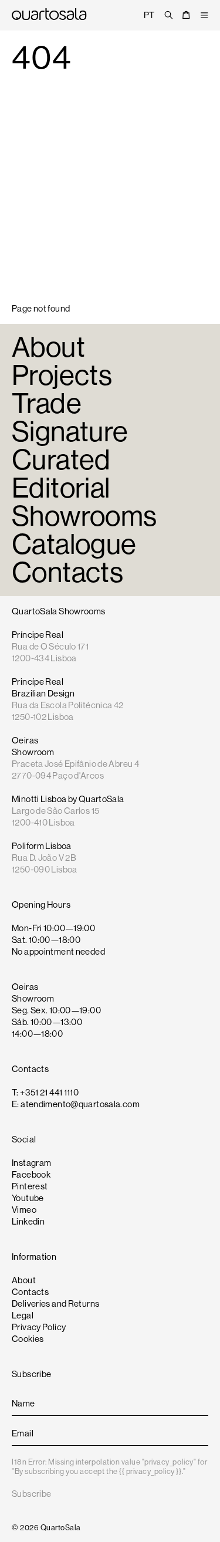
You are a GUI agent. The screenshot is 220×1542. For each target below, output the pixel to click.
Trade (47, 403)
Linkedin (28, 1221)
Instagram (31, 1163)
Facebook (31, 1174)
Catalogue (74, 544)
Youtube (28, 1198)
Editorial (61, 488)
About (48, 347)
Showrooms (84, 516)
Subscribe (31, 1494)
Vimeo (24, 1210)
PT (149, 15)
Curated (61, 460)
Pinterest (30, 1186)
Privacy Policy (39, 1327)
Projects (62, 375)
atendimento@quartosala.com (80, 1104)
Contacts (67, 572)
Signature (70, 431)
